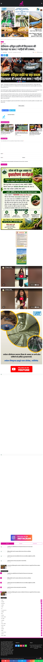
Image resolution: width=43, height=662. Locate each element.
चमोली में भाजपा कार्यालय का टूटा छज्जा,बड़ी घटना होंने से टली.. (6, 133)
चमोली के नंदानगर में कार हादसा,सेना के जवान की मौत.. (16, 560)
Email (2, 157)
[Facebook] (2, 55)
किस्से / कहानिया (3, 635)
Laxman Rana (5, 52)
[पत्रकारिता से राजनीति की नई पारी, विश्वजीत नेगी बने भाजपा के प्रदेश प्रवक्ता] (4, 548)
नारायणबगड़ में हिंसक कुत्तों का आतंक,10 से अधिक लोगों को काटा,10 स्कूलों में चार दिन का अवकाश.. (23, 565)
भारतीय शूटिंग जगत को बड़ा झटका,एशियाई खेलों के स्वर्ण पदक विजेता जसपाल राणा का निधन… (35, 133)
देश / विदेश (2, 618)
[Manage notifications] (40, 658)
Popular (20, 543)
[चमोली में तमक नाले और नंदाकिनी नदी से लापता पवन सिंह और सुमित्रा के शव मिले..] (4, 557)
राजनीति (2, 605)
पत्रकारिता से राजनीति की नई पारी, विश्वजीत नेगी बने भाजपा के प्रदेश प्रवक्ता (20, 546)
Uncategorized (3, 610)
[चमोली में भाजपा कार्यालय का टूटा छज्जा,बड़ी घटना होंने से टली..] (7, 127)
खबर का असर (3, 625)
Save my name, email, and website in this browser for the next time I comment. (15, 161)
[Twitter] (4, 55)
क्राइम (2, 600)
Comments (35, 543)
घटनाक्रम (5, 39)
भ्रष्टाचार (2, 615)
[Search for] (41, 4)
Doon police (21, 105)
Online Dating (3, 632)
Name (2, 153)
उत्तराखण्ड (2, 620)
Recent (7, 543)
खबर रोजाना (3, 603)
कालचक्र (2, 628)
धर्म (1, 608)
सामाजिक (2, 611)
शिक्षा (2, 613)
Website (23, 157)
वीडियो (2, 630)
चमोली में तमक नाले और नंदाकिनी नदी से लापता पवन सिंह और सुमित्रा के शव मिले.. (21, 556)
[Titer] (21, 3)
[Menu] (1, 4)
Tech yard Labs (21, 658)
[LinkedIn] (7, 55)
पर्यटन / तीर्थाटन (3, 623)
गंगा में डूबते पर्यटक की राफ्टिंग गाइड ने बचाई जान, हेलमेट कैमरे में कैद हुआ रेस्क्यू (21, 133)
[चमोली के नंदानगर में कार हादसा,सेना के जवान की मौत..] (4, 562)
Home (2, 39)
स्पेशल (2, 606)
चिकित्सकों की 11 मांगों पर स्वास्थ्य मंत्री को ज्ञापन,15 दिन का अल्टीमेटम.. (19, 551)
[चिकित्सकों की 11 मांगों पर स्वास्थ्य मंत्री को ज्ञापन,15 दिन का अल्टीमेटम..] (4, 553)
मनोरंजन (2, 633)
